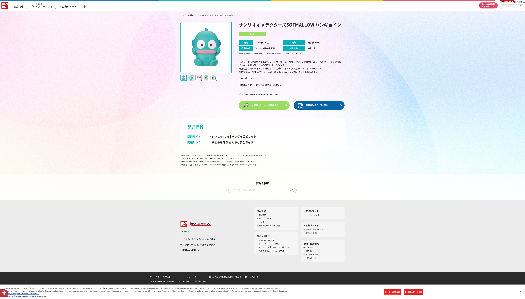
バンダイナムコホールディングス (198, 244)
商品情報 (191, 15)
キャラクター (264, 222)
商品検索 (262, 215)
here (105, 288)
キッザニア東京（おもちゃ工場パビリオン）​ (276, 247)
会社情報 (309, 247)
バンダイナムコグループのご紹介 (198, 239)
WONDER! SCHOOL (266, 240)
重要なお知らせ (311, 233)
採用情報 (309, 251)
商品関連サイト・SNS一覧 (269, 225)
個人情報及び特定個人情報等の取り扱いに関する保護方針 (234, 276)
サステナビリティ (312, 254)
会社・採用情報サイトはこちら (488, 5)
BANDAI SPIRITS (190, 249)
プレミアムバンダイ (313, 215)
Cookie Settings (392, 292)
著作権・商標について (204, 281)
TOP (182, 15)
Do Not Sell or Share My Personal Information (169, 281)
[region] (262, 291)
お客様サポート (68, 6)
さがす (522, 7)
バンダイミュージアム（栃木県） (272, 251)
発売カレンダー (265, 218)
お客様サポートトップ (314, 229)
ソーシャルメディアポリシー (189, 276)
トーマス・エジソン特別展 (269, 243)
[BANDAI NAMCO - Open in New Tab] (200, 224)
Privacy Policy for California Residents (21, 293)
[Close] (521, 291)
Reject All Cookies (413, 292)
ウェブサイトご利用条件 (160, 276)
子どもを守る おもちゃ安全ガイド (232, 142)
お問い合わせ (310, 258)
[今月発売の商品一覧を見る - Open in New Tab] (319, 105)
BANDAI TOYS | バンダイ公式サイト (234, 136)
